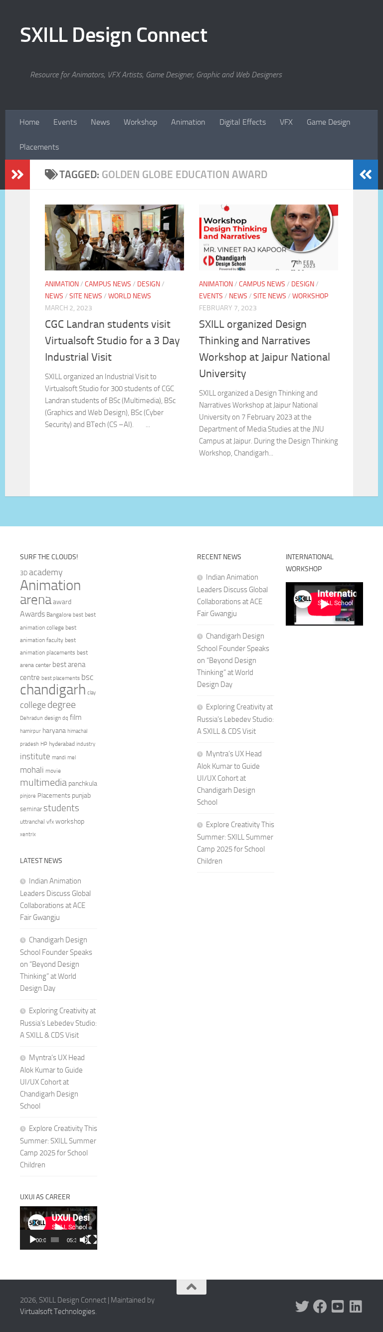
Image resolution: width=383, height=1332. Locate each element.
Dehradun (31, 718)
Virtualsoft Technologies (57, 1311)
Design (148, 284)
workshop (69, 821)
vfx (50, 821)
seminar (31, 809)
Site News (85, 296)
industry (85, 744)
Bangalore (58, 614)
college (33, 704)
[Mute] (84, 1240)
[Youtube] (338, 1307)
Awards (32, 614)
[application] (58, 1228)
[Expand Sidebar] (17, 175)
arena (35, 600)
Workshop (140, 122)
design (52, 717)
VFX (286, 122)
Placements (39, 147)
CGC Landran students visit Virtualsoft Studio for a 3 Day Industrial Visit (112, 341)
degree (61, 704)
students (61, 808)
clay (91, 692)
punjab (81, 795)
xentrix (28, 834)
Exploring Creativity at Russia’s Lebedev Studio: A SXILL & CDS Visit (58, 1023)
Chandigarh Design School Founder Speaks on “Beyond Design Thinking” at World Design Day (56, 964)
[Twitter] (302, 1307)
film (76, 717)
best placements (60, 677)
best (78, 615)
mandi (59, 757)
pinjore (28, 796)
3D (23, 573)
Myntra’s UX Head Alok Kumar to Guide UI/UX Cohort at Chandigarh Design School (52, 1081)
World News (129, 296)
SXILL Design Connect (113, 34)
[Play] (33, 1240)
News (100, 122)
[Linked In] (356, 1307)
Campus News (108, 284)
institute (35, 756)
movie (53, 770)
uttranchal (32, 821)
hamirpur (30, 731)
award (62, 602)
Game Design (329, 122)
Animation (188, 122)
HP (43, 744)
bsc (87, 677)
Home (29, 122)
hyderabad (62, 743)
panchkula (82, 783)
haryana (54, 730)
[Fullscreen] (92, 1240)
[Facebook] (320, 1307)
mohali (32, 770)
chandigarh (53, 689)
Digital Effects (242, 122)
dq (65, 717)
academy (46, 572)
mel (71, 757)
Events (65, 122)
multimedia (43, 782)
